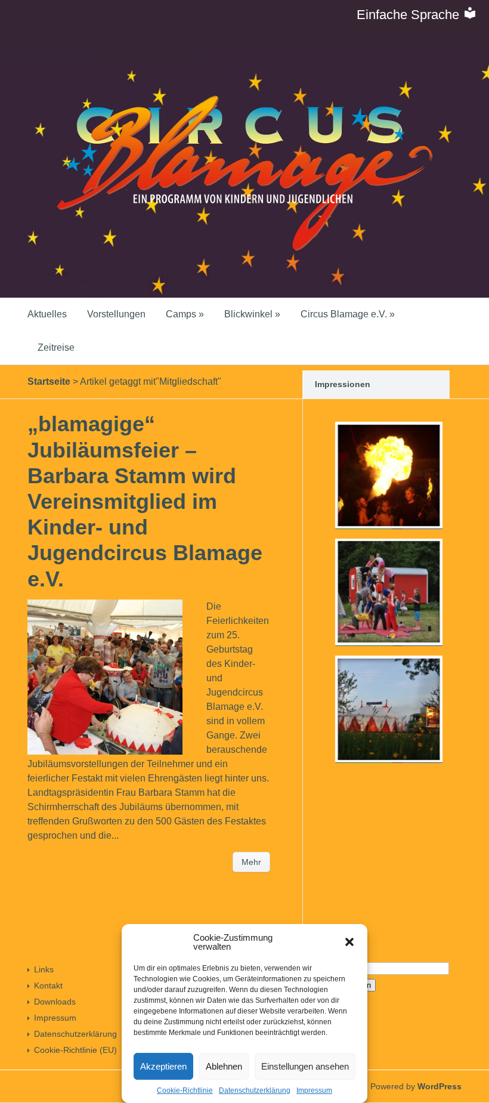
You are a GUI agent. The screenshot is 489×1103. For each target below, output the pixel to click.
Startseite (48, 381)
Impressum (314, 1090)
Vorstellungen (116, 314)
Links (44, 969)
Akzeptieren (163, 1066)
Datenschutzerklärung (254, 1090)
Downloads (55, 1001)
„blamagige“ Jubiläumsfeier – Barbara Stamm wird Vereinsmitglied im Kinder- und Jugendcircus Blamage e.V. (144, 501)
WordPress (439, 1086)
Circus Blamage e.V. (348, 314)
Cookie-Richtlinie (185, 1090)
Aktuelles (47, 314)
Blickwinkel (252, 314)
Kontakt (48, 985)
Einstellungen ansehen (305, 1066)
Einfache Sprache (410, 14)
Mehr (251, 862)
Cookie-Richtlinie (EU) (75, 1050)
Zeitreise (56, 347)
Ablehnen (224, 1066)
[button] (349, 942)
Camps (185, 314)
